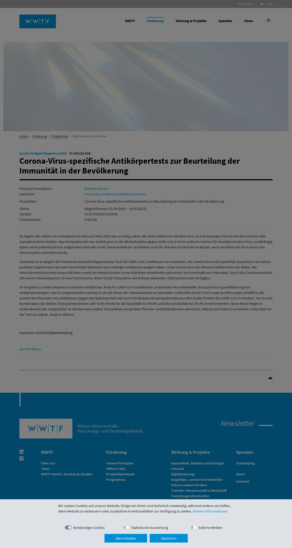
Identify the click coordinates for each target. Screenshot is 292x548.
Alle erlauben (126, 538)
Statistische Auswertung (149, 527)
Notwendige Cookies (89, 527)
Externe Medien (210, 527)
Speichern (169, 538)
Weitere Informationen (210, 511)
